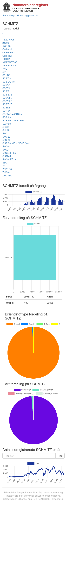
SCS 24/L (7, 117)
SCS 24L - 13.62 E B (13, 120)
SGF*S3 (6, 123)
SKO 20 (6, 136)
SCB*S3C (7, 97)
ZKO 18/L (7, 175)
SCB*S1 (6, 84)
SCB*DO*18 (8, 81)
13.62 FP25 (8, 39)
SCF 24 (6, 110)
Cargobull (7, 55)
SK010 (5, 127)
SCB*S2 (6, 88)
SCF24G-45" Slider (12, 114)
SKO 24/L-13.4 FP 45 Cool (15, 143)
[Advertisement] (33, 535)
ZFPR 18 (7, 169)
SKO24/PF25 (9, 159)
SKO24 (6, 149)
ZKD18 (6, 172)
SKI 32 (5, 130)
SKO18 (6, 146)
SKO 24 (6, 139)
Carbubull (7, 49)
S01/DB (6, 75)
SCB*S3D (7, 101)
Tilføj (60, 455)
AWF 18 (6, 46)
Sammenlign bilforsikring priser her (20, 15)
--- (3, 36)
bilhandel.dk (58, 498)
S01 (4, 71)
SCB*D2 (6, 78)
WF (4, 165)
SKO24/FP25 (9, 152)
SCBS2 (6, 107)
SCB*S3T (7, 104)
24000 (5, 42)
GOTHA (6, 59)
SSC (4, 162)
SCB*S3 (6, 91)
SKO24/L (7, 156)
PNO (4, 68)
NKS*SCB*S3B (9, 62)
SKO (4, 133)
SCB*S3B (7, 94)
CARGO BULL (9, 52)
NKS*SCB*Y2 (9, 65)
